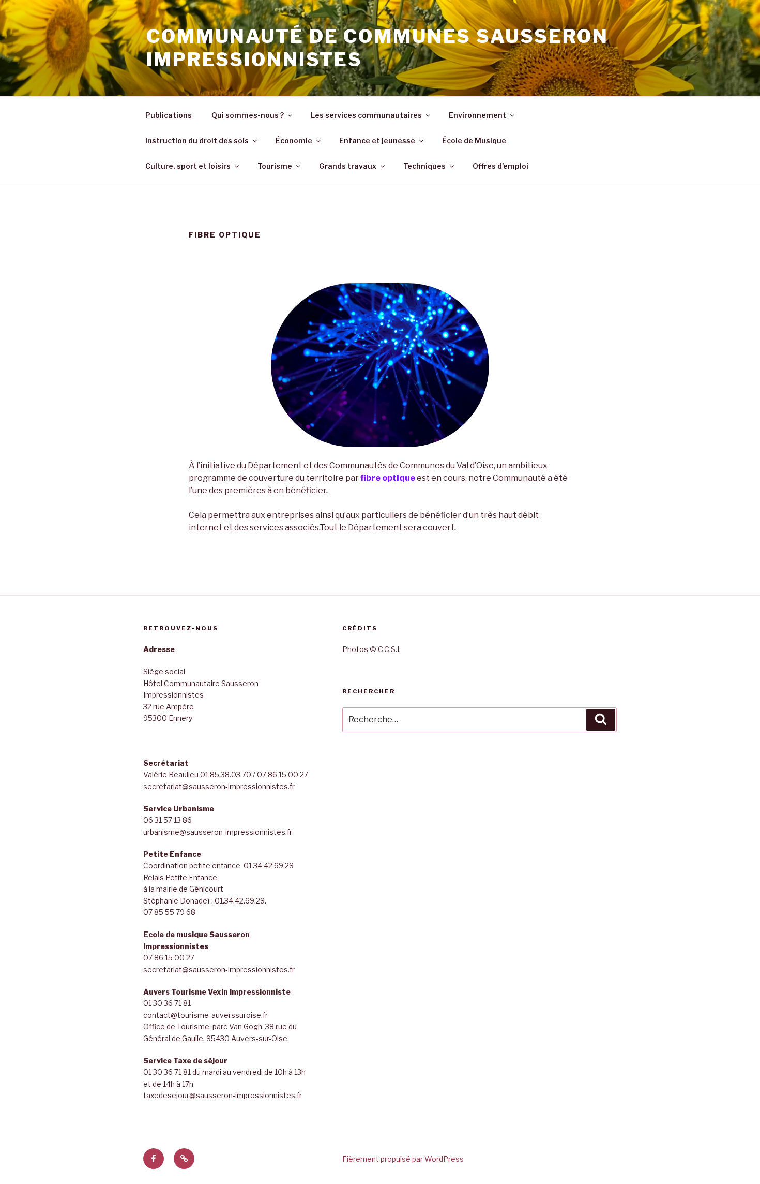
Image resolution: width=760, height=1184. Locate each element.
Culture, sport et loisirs (188, 165)
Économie (294, 140)
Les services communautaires (366, 115)
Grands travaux (347, 165)
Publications (168, 115)
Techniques (424, 165)
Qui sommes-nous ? (247, 115)
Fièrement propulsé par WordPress (403, 1159)
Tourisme (274, 165)
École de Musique (474, 140)
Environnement (477, 115)
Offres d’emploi (500, 165)
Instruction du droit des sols (197, 140)
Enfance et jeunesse (377, 140)
